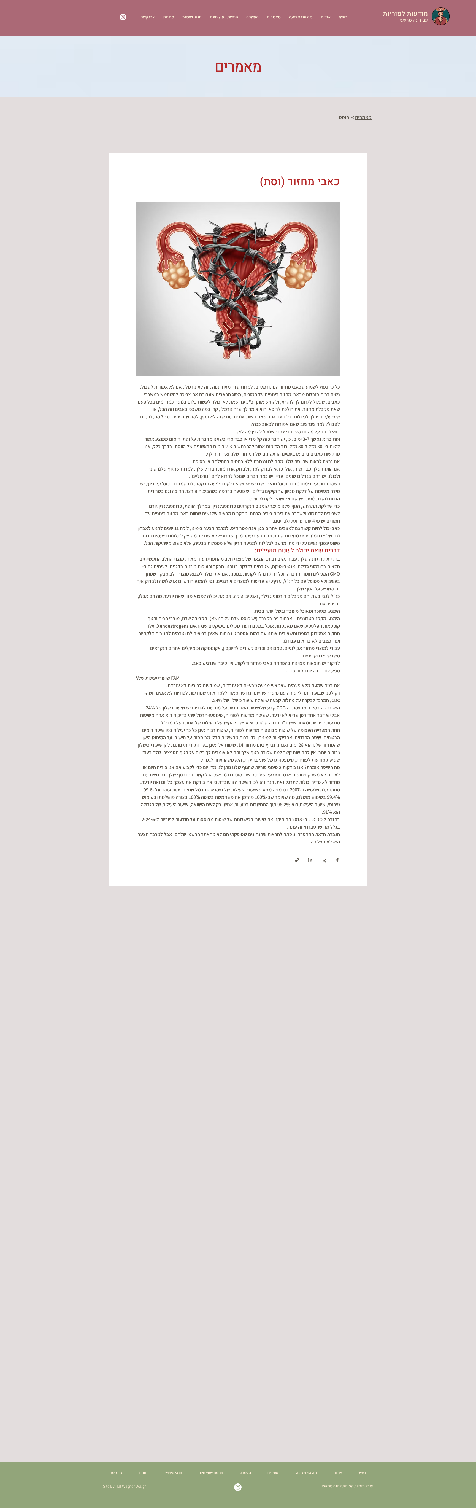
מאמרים (363, 117)
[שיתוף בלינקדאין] (310, 860)
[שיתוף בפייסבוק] (337, 860)
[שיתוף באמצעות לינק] (296, 860)
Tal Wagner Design (131, 1486)
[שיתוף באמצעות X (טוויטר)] (323, 860)
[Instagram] (123, 17)
